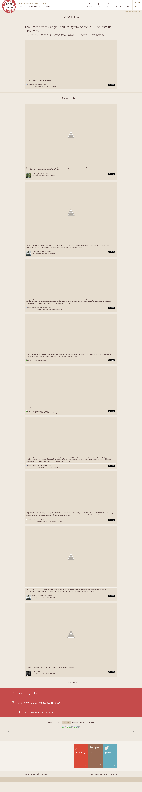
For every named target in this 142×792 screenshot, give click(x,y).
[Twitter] (139, 2)
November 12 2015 (42, 521)
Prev (9, 731)
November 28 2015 (37, 175)
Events (47, 6)
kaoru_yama (44, 411)
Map (40, 6)
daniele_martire (47, 307)
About (27, 774)
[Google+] (139, 6)
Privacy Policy (43, 774)
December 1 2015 (40, 413)
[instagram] (135, 2)
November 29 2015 (37, 253)
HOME (127, 11)
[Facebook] (135, 6)
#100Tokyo (66, 722)
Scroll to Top (71, 779)
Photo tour (23, 6)
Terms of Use (34, 774)
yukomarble (44, 84)
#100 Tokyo (133, 11)
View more (72, 682)
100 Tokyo (33, 6)
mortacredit (44, 360)
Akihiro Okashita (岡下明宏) (45, 251)
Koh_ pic (40, 671)
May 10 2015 (38, 86)
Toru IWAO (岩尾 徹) (43, 174)
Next (133, 731)
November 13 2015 (37, 597)
